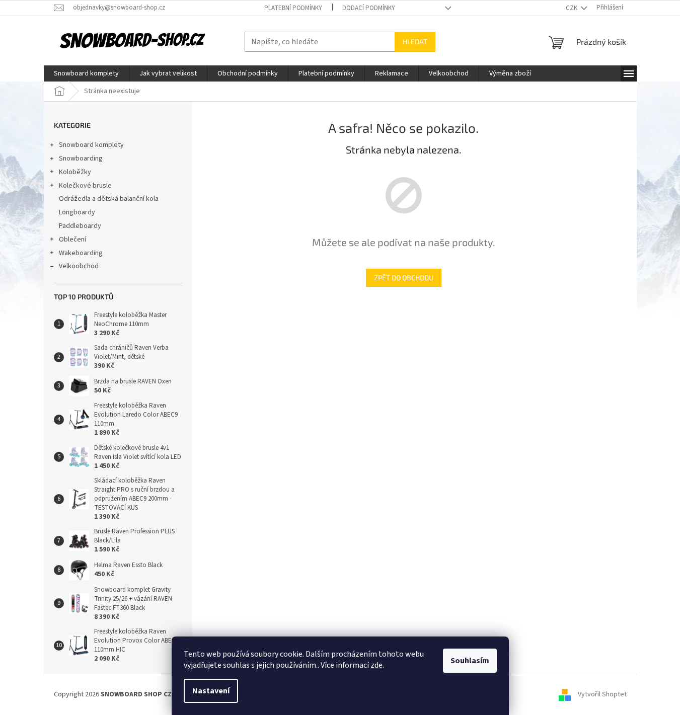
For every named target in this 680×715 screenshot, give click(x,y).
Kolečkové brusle (85, 186)
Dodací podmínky (368, 8)
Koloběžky (75, 172)
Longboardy (77, 212)
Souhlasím (469, 660)
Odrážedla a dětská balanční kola (109, 199)
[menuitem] (86, 73)
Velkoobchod (79, 266)
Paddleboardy (80, 226)
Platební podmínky (293, 8)
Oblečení (72, 239)
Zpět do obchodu (403, 277)
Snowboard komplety (91, 145)
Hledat (415, 41)
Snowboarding (81, 158)
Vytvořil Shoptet (602, 694)
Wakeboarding (81, 253)
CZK (572, 8)
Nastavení (211, 690)
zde (376, 665)
